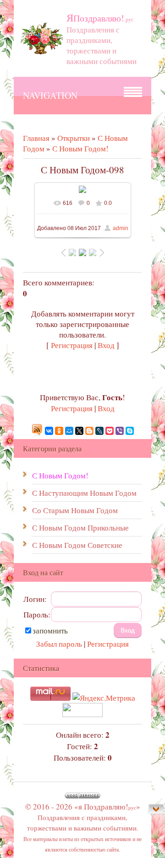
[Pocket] (109, 431)
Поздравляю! (99, 18)
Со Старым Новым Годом (75, 510)
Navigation (50, 95)
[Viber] (120, 431)
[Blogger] (89, 431)
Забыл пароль (59, 643)
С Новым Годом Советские (77, 545)
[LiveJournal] (99, 431)
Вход (106, 345)
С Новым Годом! (80, 148)
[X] (79, 431)
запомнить (50, 630)
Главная (36, 138)
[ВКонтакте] (49, 431)
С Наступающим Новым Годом (84, 493)
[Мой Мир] (69, 431)
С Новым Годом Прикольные (80, 527)
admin (120, 228)
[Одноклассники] (59, 431)
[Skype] (130, 431)
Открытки (73, 138)
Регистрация (72, 345)
